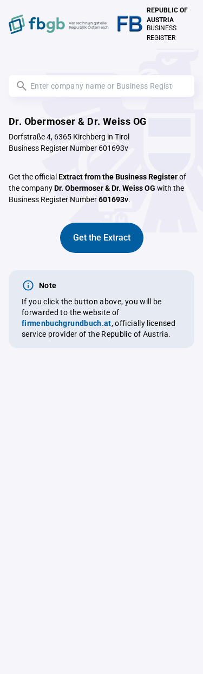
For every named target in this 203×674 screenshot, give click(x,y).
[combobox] (101, 86)
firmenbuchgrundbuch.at (67, 323)
